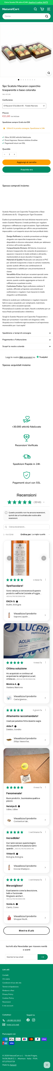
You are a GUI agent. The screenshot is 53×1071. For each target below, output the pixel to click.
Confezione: (7, 100)
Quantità (6, 149)
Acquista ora (26, 169)
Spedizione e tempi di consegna (16, 333)
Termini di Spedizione (10, 987)
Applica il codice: (38, 2)
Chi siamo (6, 979)
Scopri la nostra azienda (13, 346)
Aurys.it (13, 1065)
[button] (44, 502)
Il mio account (7, 1006)
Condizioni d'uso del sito (11, 983)
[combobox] (26, 16)
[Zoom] (48, 73)
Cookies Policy (8, 998)
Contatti (5, 975)
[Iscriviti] (43, 957)
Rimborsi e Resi (8, 990)
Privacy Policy (7, 994)
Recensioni (6, 1002)
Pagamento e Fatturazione (14, 339)
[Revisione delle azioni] (45, 580)
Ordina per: (26, 534)
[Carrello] (42, 9)
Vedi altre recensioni (15, 596)
